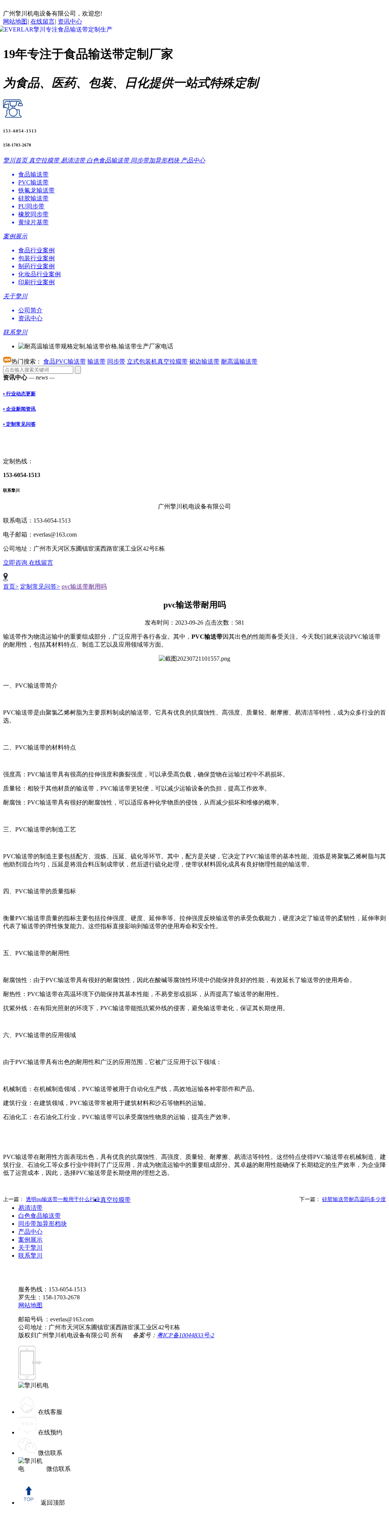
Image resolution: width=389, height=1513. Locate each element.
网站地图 (15, 21)
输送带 (96, 361)
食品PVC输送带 (64, 361)
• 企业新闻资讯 (19, 409)
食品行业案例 (36, 250)
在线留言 (42, 21)
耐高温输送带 (239, 361)
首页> (11, 586)
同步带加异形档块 (42, 1223)
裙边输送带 (204, 361)
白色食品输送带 (39, 1215)
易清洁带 (30, 1207)
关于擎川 (30, 1247)
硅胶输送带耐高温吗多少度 (354, 1199)
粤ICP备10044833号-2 (185, 1335)
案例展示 (30, 1239)
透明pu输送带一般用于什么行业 (63, 1199)
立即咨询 (16, 562)
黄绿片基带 (33, 222)
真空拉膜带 (115, 1200)
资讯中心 (70, 21)
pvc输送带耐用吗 (84, 586)
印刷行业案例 (36, 282)
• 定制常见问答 (19, 424)
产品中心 (30, 1231)
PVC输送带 (33, 182)
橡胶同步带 (33, 214)
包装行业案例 (36, 258)
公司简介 (30, 310)
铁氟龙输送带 (36, 190)
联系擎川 (30, 1255)
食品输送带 (33, 174)
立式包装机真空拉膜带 (157, 361)
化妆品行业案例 (39, 274)
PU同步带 (31, 206)
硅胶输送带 (33, 198)
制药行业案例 (36, 266)
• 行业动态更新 (19, 394)
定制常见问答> (40, 586)
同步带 (116, 361)
